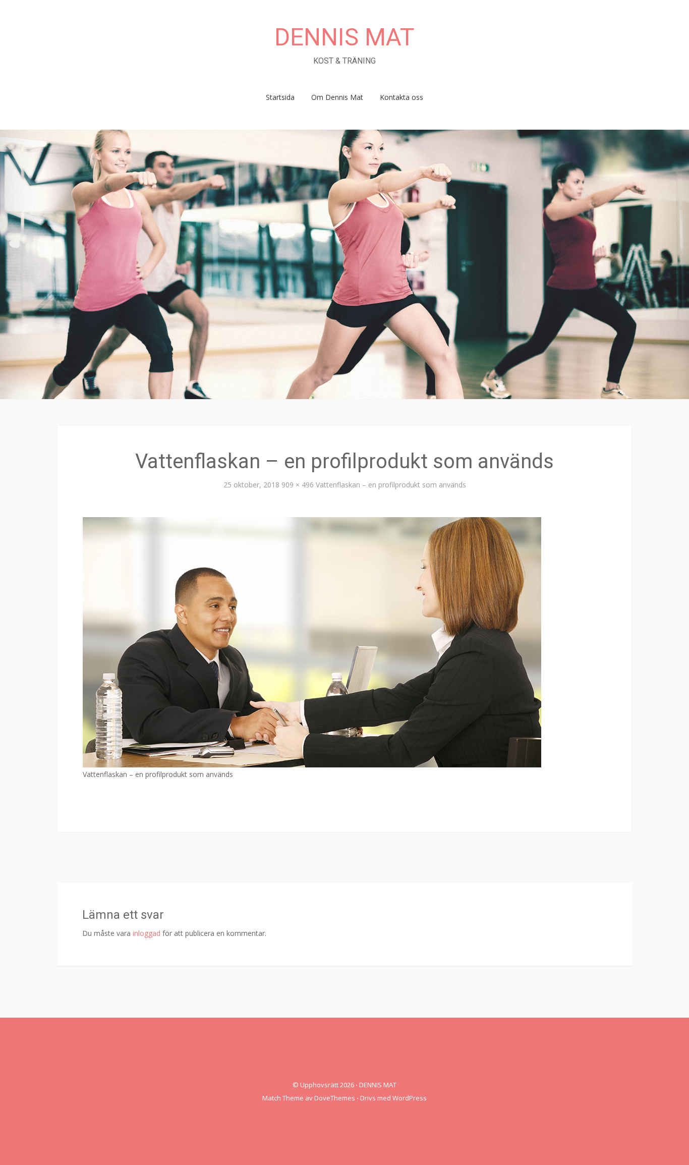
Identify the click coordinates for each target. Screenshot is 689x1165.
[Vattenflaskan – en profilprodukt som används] (312, 641)
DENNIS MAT (344, 37)
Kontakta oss (401, 97)
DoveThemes (334, 1097)
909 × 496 (297, 484)
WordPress (409, 1097)
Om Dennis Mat (337, 97)
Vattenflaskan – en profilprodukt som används (391, 484)
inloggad (146, 933)
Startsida (280, 97)
